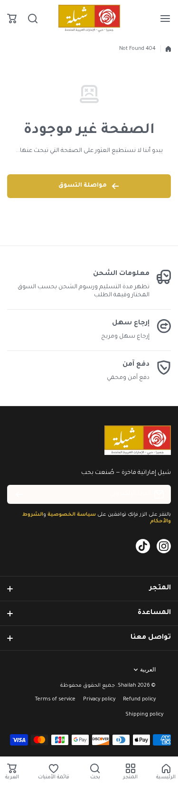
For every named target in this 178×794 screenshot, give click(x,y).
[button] (12, 18)
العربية (148, 669)
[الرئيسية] (168, 49)
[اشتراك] (19, 494)
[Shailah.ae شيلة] (89, 18)
